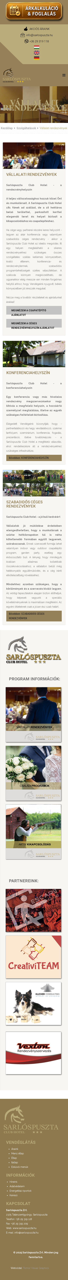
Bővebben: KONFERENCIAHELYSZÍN (29, 458)
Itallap (14, 1162)
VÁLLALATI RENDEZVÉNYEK (31, 174)
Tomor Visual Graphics (36, 1268)
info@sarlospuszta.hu (39, 35)
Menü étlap (17, 1153)
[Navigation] (63, 75)
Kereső (13, 1195)
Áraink (14, 1149)
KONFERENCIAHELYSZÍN (28, 373)
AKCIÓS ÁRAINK (39, 29)
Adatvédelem (17, 1186)
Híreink (13, 1181)
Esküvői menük (19, 1167)
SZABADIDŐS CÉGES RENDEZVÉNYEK (24, 504)
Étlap (14, 1158)
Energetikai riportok (20, 1190)
